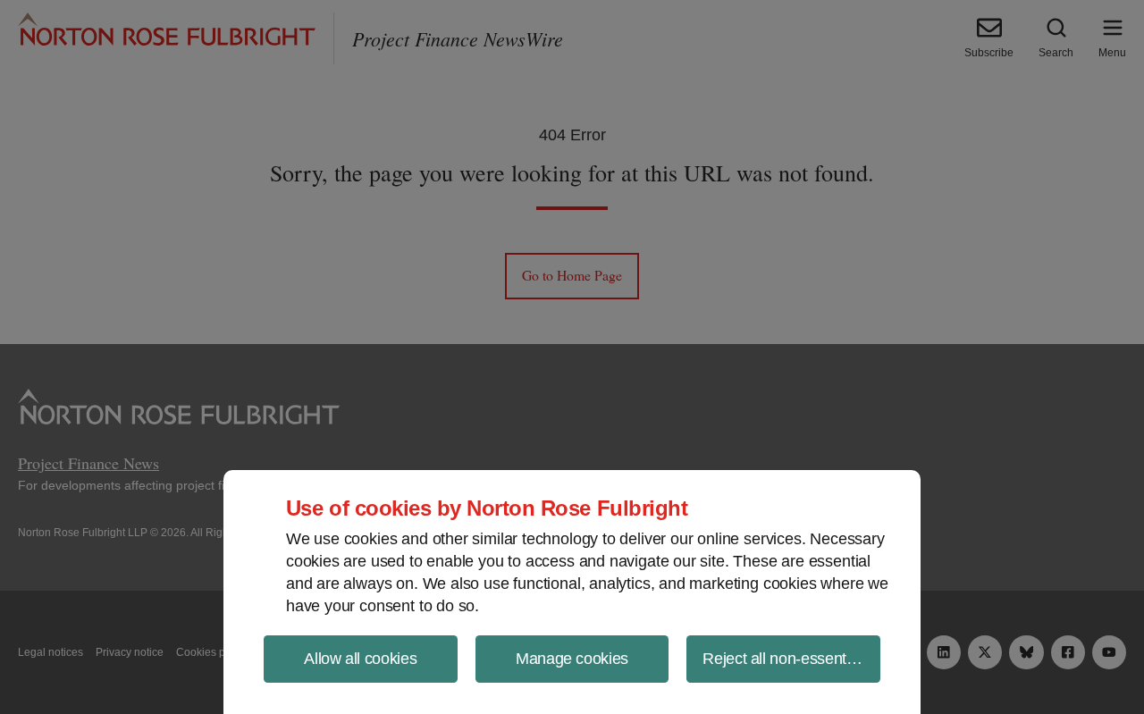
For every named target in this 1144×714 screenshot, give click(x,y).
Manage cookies (572, 659)
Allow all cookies (360, 659)
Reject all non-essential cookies (791, 659)
